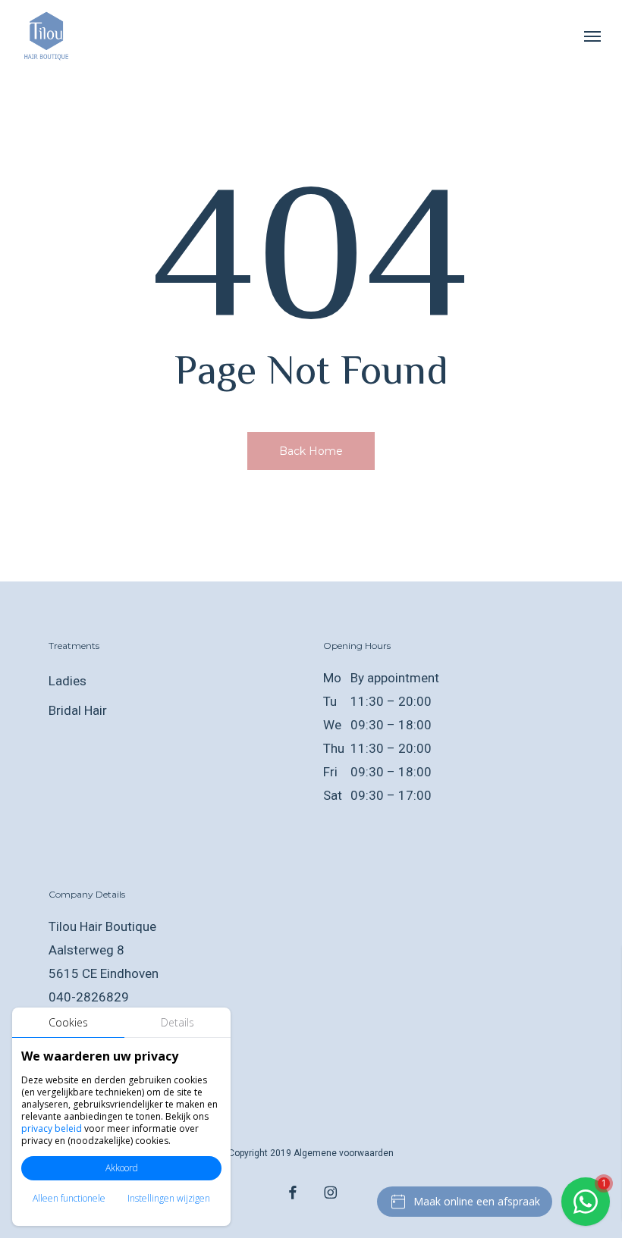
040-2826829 (89, 997)
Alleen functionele (69, 1198)
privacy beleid (51, 1128)
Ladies (67, 680)
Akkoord (121, 1167)
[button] (592, 35)
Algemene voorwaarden (344, 1153)
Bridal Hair (78, 710)
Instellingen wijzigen (168, 1198)
